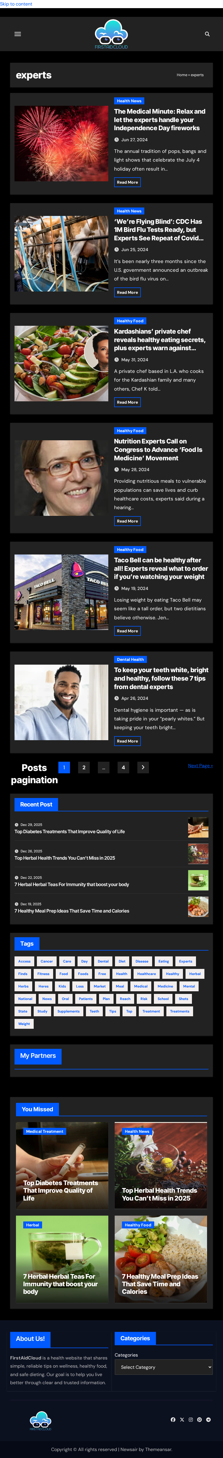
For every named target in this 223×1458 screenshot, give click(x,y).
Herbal (195, 974)
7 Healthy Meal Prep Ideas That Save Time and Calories (72, 911)
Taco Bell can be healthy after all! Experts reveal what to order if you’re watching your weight (161, 568)
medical (141, 986)
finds (22, 974)
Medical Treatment (44, 1131)
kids (62, 986)
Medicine (165, 986)
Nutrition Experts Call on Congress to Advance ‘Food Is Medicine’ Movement (158, 449)
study (42, 1011)
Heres (43, 986)
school (163, 999)
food (64, 974)
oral (65, 999)
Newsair (129, 1449)
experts (185, 961)
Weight (24, 1024)
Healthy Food (130, 320)
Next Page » (200, 766)
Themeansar (158, 1449)
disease (142, 961)
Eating (164, 961)
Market (100, 986)
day (84, 961)
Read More (127, 182)
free (102, 974)
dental (103, 961)
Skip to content (16, 4)
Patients (86, 999)
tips (112, 1011)
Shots (183, 999)
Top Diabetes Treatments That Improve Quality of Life (70, 831)
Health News (129, 100)
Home (182, 74)
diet (122, 961)
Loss (80, 986)
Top (129, 1011)
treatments (179, 1011)
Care (67, 961)
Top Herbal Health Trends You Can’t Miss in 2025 (65, 858)
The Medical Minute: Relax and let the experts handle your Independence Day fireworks (159, 120)
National (25, 999)
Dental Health (130, 659)
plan (106, 999)
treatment (151, 1011)
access (24, 961)
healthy (172, 974)
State (22, 1011)
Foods (83, 974)
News (47, 999)
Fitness (43, 974)
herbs (23, 986)
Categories (126, 1355)
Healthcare (146, 974)
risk (144, 999)
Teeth (94, 1011)
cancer (47, 961)
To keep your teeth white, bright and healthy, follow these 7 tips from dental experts (161, 678)
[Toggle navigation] (17, 34)
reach (125, 999)
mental (189, 986)
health (121, 974)
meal (120, 986)
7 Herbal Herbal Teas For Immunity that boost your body (72, 884)
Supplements (68, 1011)
